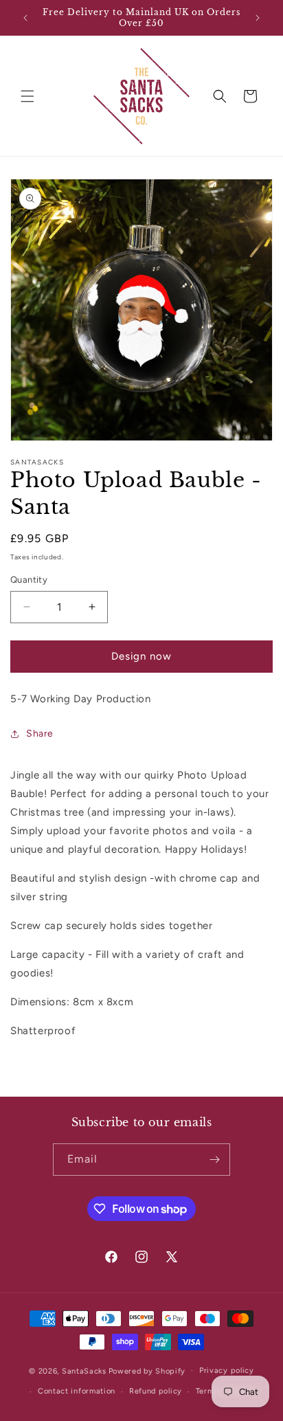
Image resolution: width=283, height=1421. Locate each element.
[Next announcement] (257, 18)
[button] (27, 96)
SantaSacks (84, 1370)
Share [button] (40, 733)
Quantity (28, 579)
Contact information (76, 1391)
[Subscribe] (214, 1159)
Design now (141, 656)
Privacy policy (226, 1370)
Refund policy (155, 1391)
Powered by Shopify (147, 1370)
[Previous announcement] (25, 18)
